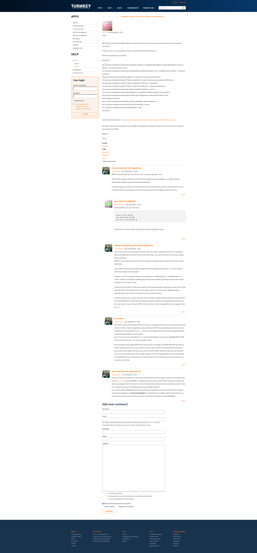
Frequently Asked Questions (130, 536)
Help (109, 8)
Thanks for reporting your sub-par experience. (133, 245)
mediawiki (105, 155)
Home (104, 16)
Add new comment (109, 161)
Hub (140, 337)
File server (176, 543)
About (73, 532)
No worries (118, 318)
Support (117, 16)
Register (183, 2)
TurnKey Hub (148, 8)
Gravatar (152, 422)
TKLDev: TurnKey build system (101, 541)
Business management (80, 35)
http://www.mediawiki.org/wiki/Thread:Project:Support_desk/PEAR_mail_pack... (148, 120)
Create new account (82, 106)
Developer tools (78, 48)
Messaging (76, 38)
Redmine (175, 546)
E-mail (104, 416)
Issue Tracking (154, 541)
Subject (104, 436)
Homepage (105, 429)
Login (175, 2)
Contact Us (74, 541)
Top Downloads (179, 532)
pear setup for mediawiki (125, 201)
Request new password (83, 109)
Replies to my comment (126, 506)
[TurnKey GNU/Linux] (81, 8)
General (76, 66)
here (170, 269)
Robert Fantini (119, 205)
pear (103, 158)
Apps (99, 8)
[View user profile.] (107, 26)
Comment (105, 443)
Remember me (79, 101)
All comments (110, 506)
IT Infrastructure (78, 29)
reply (183, 194)
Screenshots (133, 8)
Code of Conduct (76, 536)
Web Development (155, 539)
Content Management (156, 534)
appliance (105, 152)
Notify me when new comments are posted (117, 503)
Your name (105, 409)
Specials (75, 23)
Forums (110, 16)
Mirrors (73, 539)
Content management (80, 32)
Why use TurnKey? (76, 534)
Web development (78, 26)
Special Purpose (154, 546)
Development (77, 70)
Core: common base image (100, 534)
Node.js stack (177, 536)
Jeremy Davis (116, 171)
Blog (119, 8)
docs (140, 331)
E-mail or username (79, 85)
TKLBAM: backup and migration (102, 539)
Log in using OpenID (82, 104)
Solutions (97, 532)
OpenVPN (176, 534)
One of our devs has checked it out (126, 371)
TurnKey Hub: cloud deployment (102, 536)
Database (76, 45)
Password (76, 93)
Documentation (78, 73)
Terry (104, 32)
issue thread (121, 381)
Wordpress (176, 541)
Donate (124, 541)
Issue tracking (77, 42)
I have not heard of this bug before (126, 168)
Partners (73, 543)
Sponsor (73, 546)
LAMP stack (176, 539)
